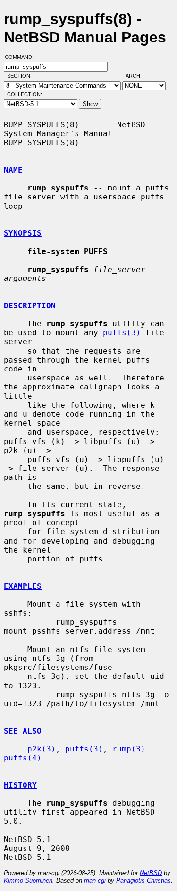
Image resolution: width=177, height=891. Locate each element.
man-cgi (95, 880)
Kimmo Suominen (28, 880)
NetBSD (151, 872)
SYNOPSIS (23, 233)
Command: (22, 57)
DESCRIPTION (30, 305)
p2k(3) (41, 748)
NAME (13, 169)
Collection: (24, 94)
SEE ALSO (23, 730)
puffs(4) (23, 757)
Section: (21, 76)
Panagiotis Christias (143, 880)
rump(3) (128, 748)
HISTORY (20, 785)
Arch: (138, 76)
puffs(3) (122, 332)
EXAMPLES (23, 586)
